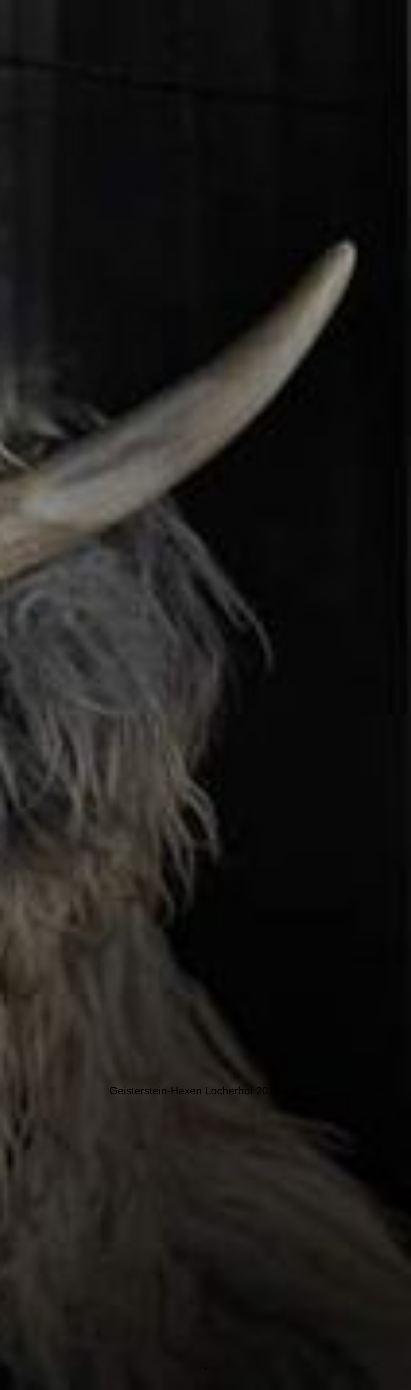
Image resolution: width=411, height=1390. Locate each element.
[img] (205, 695)
